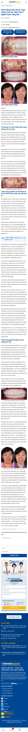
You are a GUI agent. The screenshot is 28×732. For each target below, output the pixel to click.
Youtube (6, 703)
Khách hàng (9, 5)
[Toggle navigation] (2, 2)
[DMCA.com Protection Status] (5, 717)
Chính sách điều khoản (7, 693)
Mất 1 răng (6, 602)
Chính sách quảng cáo (7, 688)
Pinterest (6, 709)
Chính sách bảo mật (7, 690)
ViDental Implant (17, 720)
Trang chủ (3, 5)
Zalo (5, 701)
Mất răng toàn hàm (20, 603)
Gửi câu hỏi (14, 608)
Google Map (6, 706)
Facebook (6, 698)
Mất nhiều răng (7, 604)
